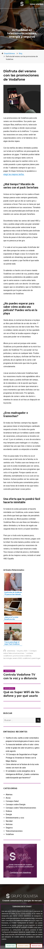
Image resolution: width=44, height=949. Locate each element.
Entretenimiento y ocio (15, 818)
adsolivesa (11, 651)
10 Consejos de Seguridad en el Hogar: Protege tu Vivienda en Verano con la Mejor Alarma (22, 757)
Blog (20, 53)
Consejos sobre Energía (15, 804)
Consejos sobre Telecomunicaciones (21, 808)
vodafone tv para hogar (31, 658)
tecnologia (7, 658)
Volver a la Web (36, 4)
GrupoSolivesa (9, 53)
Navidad (9, 821)
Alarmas (9, 794)
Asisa (8, 798)
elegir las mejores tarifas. (13, 174)
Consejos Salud (12, 801)
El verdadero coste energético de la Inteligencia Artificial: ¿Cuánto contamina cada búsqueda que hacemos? (22, 774)
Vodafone (10, 834)
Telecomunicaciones (14, 831)
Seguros (9, 828)
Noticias (9, 824)
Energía (9, 814)
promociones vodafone (22, 656)
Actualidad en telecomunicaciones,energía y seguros (22, 33)
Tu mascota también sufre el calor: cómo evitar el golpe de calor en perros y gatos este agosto (22, 747)
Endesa (9, 811)
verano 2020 (17, 658)
